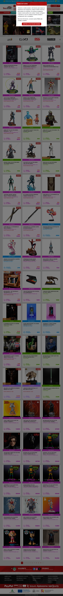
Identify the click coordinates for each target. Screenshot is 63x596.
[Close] (45, 4)
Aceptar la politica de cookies (31, 24)
